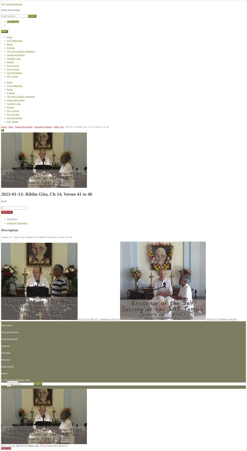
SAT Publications (15, 40)
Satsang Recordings (16, 55)
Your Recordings (14, 73)
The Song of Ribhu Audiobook (21, 51)
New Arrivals (13, 66)
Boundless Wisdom (43, 127)
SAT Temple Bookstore (11, 4)
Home (9, 37)
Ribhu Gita (59, 127)
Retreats (4, 373)
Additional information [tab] (17, 223)
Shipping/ (5, 339)
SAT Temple (12, 76)
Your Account (13, 69)
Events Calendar (7, 366)
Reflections (5, 359)
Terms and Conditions (9, 332)
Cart (9, 385)
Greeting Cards (14, 58)
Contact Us (5, 346)
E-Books (11, 48)
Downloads (13, 339)
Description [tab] (12, 219)
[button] (2, 130)
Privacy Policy (6, 325)
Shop (10, 127)
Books (10, 44)
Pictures (10, 62)
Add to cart (6, 212)
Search (32, 16)
